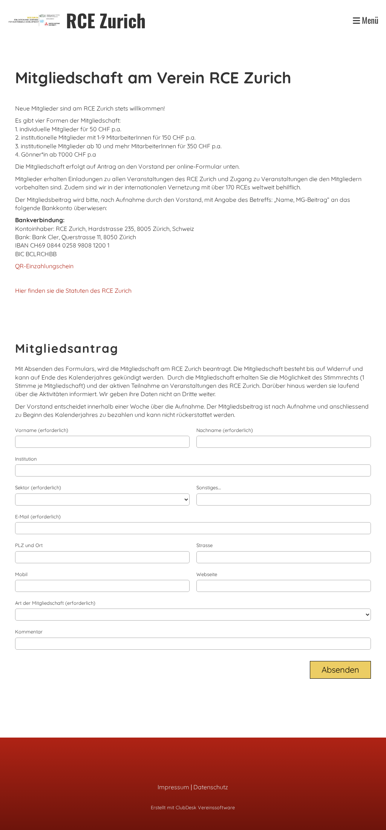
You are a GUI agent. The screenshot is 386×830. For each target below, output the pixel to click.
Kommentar (29, 632)
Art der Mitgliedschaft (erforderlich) (55, 603)
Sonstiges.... (208, 487)
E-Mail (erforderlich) (38, 516)
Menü (369, 20)
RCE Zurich (106, 20)
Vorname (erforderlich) (41, 430)
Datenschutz (210, 787)
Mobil (21, 574)
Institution (26, 459)
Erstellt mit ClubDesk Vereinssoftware (193, 807)
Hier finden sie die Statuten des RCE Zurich (73, 290)
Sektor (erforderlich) (38, 487)
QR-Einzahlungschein (44, 266)
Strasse (204, 545)
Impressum (173, 787)
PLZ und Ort (29, 545)
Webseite (206, 574)
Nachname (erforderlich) (224, 430)
